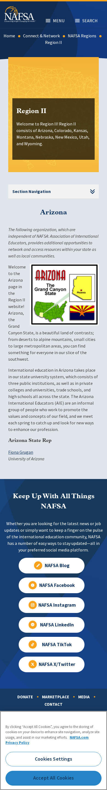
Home (9, 36)
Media (84, 697)
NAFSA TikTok (57, 644)
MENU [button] (58, 21)
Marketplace (55, 697)
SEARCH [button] (90, 21)
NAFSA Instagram (57, 605)
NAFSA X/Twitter (57, 664)
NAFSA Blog (57, 565)
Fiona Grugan (20, 452)
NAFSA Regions (82, 36)
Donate (25, 697)
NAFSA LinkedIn (57, 624)
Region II (53, 42)
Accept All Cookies (53, 778)
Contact (53, 704)
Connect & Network (41, 36)
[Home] (20, 21)
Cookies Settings (53, 759)
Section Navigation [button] (31, 191)
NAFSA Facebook (57, 585)
